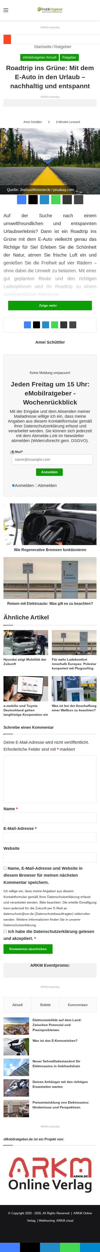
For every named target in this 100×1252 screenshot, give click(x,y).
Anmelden (49, 472)
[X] (33, 199)
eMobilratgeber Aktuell (39, 57)
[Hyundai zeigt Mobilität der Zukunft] (25, 642)
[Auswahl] (5, 12)
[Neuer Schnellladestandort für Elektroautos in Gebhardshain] (16, 1067)
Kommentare (78, 1005)
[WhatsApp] (55, 199)
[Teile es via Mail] (67, 199)
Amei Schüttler (32, 122)
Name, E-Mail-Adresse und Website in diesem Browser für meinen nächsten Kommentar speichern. (43, 875)
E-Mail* (17, 452)
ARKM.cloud (64, 1220)
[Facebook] (21, 199)
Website (11, 848)
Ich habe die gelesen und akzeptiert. (48, 935)
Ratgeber (62, 46)
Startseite (42, 46)
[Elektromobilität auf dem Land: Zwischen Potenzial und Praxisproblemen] (16, 1026)
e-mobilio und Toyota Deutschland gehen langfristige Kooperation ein (25, 710)
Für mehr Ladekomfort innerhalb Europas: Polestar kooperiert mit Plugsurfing (74, 664)
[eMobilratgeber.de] (50, 10)
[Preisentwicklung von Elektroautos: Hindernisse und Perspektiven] (16, 1108)
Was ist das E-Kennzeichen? (55, 1040)
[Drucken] (78, 199)
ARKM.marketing (50, 27)
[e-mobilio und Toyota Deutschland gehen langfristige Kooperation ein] (25, 688)
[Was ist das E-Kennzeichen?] (16, 1046)
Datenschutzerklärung (44, 426)
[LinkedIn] (44, 199)
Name (10, 808)
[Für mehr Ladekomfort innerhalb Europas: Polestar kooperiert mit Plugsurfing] (74, 642)
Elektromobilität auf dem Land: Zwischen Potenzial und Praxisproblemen (57, 1025)
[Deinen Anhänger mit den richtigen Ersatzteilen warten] (16, 1088)
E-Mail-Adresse (20, 828)
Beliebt (45, 1005)
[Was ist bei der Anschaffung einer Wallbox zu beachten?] (74, 688)
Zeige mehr (48, 305)
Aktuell (17, 1005)
